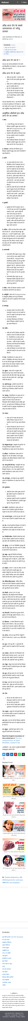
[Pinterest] (15, 754)
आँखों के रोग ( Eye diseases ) (11, 883)
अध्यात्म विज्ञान (5, 974)
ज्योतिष (4, 985)
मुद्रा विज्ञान (5, 961)
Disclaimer (12, 1016)
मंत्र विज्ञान (5, 971)
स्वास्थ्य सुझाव (5, 947)
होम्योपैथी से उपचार (6, 958)
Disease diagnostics (12, 877)
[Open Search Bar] (18, 2)
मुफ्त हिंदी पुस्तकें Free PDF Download (12, 937)
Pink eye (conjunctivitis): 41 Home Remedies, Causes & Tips (12, 740)
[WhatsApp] (19, 754)
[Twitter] (3, 754)
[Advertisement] (14, 904)
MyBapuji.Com (19, 1013)
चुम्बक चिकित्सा (6, 945)
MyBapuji (5, 2)
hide (13, 45)
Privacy (18, 1016)
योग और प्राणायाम (6, 969)
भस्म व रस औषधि (6, 953)
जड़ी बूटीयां (4, 955)
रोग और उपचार (5, 939)
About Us (7, 1015)
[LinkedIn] (11, 754)
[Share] (23, 754)
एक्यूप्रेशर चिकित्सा (6, 942)
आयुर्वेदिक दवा (5, 950)
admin (11, 39)
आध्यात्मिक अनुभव (6, 982)
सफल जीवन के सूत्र (7, 963)
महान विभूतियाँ (5, 980)
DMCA (23, 1016)
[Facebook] (7, 754)
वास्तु (3, 966)
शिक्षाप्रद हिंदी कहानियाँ (7, 977)
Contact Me (14, 1015)
